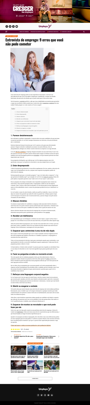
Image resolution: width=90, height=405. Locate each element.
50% (16, 151)
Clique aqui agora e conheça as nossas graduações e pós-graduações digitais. (31, 325)
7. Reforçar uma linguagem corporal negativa (26, 126)
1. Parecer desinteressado (22, 112)
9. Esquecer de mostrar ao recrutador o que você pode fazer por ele (32, 130)
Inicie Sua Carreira (24, 31)
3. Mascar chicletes (20, 116)
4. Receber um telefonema (22, 119)
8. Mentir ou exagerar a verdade (23, 128)
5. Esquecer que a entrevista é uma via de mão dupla (28, 121)
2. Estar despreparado (21, 114)
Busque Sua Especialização (38, 31)
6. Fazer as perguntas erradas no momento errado (28, 123)
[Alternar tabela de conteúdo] (46, 109)
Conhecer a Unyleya (66, 31)
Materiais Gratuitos (53, 31)
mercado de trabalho (27, 331)
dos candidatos (22, 151)
